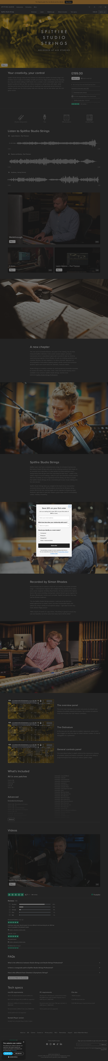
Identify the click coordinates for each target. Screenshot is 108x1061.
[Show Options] (68, 526)
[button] (13, 1057)
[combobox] (53, 526)
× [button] (23, 1042)
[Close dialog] (69, 506)
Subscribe (54, 545)
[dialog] (13, 1049)
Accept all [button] (8, 1053)
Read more (14, 1050)
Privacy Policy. (61, 551)
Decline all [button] (18, 1053)
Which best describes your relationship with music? (52, 522)
